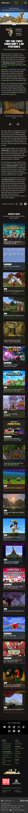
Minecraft (4, 742)
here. (24, 80)
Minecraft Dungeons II (7, 743)
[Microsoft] (24, 801)
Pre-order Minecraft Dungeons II (13, 10)
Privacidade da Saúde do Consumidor (9, 805)
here (18, 92)
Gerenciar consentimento (18, 791)
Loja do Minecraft (18, 743)
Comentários (18, 751)
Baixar (16, 755)
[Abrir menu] (25, 3)
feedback (11, 198)
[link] (4, 726)
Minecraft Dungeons (6, 745)
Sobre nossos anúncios (15, 807)
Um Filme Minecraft (6, 764)
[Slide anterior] (10, 124)
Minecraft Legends (6, 747)
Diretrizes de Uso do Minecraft (6, 791)
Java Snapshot (12, 65)
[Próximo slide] (17, 124)
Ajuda (16, 750)
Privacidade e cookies (5, 803)
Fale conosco (18, 757)
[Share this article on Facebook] (25, 204)
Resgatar (17, 763)
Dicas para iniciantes (19, 748)
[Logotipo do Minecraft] (6, 3)
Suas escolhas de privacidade (18, 810)
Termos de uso (21, 805)
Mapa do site (18, 753)
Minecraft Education (6, 749)
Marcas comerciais (5, 807)
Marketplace (17, 742)
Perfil (16, 761)
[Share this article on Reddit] (21, 204)
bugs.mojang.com (11, 94)
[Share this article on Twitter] (16, 204)
